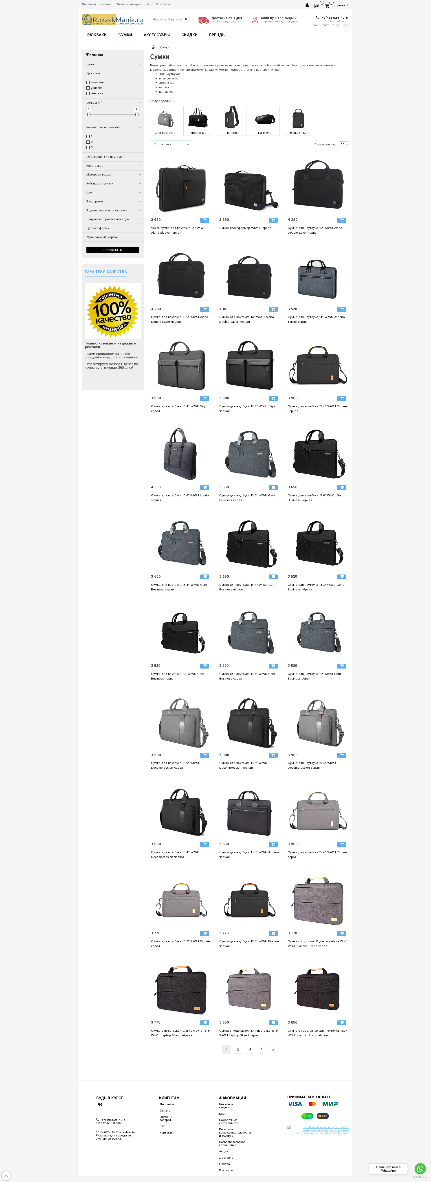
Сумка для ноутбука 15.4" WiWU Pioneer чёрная (318, 408)
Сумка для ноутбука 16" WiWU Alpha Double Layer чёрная (315, 230)
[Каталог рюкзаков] (153, 47)
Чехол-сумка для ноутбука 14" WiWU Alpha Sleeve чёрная (178, 230)
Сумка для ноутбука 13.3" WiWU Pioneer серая (181, 943)
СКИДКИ (189, 35)
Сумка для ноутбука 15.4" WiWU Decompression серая (312, 765)
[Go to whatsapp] (420, 1168)
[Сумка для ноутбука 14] (249, 273)
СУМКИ (125, 35)
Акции (223, 1151)
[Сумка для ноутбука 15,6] (181, 273)
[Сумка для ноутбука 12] (181, 630)
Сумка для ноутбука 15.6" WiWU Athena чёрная (249, 854)
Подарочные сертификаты (229, 1121)
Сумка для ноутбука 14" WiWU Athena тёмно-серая (316, 319)
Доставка (89, 4)
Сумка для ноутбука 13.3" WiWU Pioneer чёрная (249, 943)
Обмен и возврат (128, 4)
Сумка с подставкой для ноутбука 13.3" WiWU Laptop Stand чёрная (317, 1033)
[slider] (88, 114)
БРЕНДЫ (217, 35)
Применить (112, 250)
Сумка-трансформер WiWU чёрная (245, 228)
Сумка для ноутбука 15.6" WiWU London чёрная (181, 497)
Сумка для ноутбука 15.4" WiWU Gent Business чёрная (247, 587)
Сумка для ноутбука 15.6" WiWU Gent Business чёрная (316, 497)
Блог (222, 1114)
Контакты (163, 4)
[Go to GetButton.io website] (420, 1177)
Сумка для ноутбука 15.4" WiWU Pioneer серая (318, 854)
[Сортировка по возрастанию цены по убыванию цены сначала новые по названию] (171, 144)
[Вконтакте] (100, 1104)
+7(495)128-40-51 (334, 17)
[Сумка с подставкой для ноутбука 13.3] (249, 986)
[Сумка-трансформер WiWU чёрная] (249, 184)
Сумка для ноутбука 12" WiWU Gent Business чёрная (178, 676)
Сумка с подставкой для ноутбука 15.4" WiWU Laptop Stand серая (317, 943)
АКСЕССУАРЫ (157, 35)
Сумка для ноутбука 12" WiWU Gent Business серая (314, 676)
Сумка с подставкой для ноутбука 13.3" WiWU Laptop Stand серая (248, 1033)
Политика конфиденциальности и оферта (230, 1132)
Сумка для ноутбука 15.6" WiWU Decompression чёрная (243, 765)
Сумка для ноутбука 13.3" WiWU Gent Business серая (247, 676)
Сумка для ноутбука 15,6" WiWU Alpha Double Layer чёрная (179, 319)
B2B (149, 4)
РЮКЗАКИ (97, 35)
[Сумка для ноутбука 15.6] (181, 451)
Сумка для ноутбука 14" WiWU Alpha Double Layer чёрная (246, 319)
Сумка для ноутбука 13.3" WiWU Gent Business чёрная (316, 587)
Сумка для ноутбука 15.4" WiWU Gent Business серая (179, 587)
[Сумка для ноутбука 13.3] (318, 541)
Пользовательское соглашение (230, 1143)
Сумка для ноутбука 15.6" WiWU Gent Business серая (247, 497)
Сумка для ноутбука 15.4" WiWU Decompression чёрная (175, 854)
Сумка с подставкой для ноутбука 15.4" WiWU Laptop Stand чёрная (180, 1033)
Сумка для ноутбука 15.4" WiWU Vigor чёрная (247, 408)
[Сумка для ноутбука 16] (318, 184)
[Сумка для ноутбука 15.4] (181, 362)
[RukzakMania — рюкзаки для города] (112, 19)
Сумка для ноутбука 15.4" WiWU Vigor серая (179, 408)
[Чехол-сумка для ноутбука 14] (181, 184)
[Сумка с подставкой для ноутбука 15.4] (318, 897)
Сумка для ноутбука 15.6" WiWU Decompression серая (175, 765)
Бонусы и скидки (226, 1106)
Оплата (105, 4)
